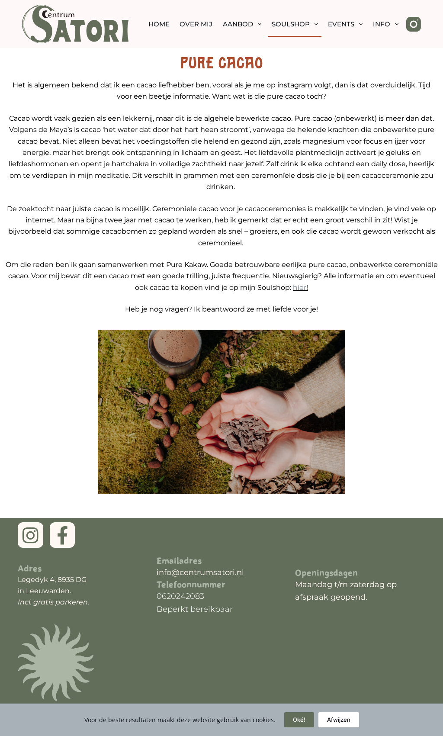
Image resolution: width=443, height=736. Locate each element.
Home (159, 24)
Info (381, 24)
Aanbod (238, 24)
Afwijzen (338, 719)
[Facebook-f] (62, 535)
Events (341, 24)
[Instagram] (413, 24)
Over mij (196, 24)
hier (299, 287)
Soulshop (291, 24)
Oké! (299, 719)
